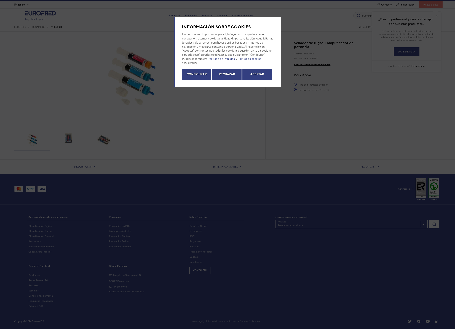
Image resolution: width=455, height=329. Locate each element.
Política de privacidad (221, 58)
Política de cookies (249, 58)
